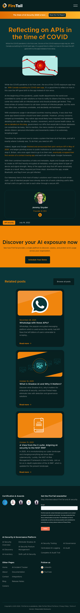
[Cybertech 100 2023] (12, 502)
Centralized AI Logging (50, 548)
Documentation (18, 572)
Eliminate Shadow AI (27, 542)
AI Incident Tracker (20, 567)
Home (4, 567)
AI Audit (66, 548)
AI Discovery (7, 550)
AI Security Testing (49, 543)
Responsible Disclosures (43, 609)
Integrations (17, 577)
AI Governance (69, 543)
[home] (14, 5)
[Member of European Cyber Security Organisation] (19, 502)
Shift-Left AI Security (27, 554)
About (4, 572)
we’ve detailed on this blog (16, 124)
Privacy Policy (63, 606)
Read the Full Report (57, 15)
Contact (5, 577)
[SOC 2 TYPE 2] (5, 502)
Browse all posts (64, 282)
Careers (5, 586)
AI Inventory (7, 554)
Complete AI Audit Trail (50, 553)
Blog (4, 581)
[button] (75, 6)
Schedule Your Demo (37, 260)
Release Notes (18, 581)
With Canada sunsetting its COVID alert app (26, 88)
